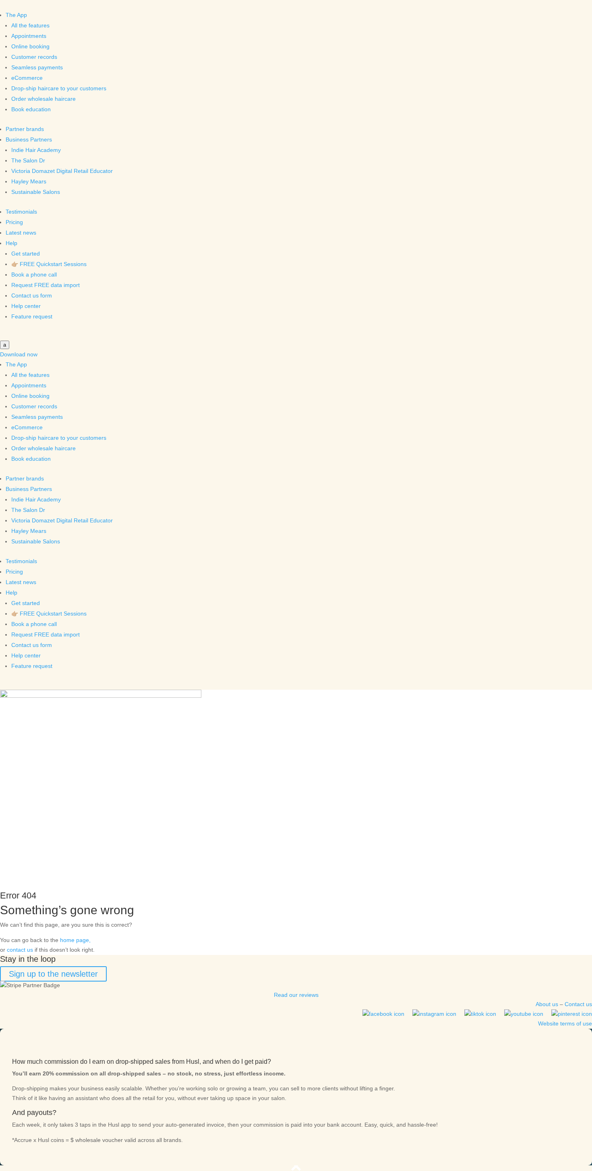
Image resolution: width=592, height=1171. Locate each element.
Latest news (21, 232)
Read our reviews (296, 995)
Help (11, 243)
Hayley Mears (28, 181)
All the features (30, 25)
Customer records (34, 57)
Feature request (31, 316)
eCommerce (27, 78)
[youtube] (523, 1014)
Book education (31, 109)
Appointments (28, 36)
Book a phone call (34, 274)
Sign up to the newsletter (53, 973)
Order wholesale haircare (43, 99)
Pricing (14, 222)
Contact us (578, 1004)
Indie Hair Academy (36, 150)
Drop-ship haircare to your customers (58, 88)
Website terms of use (565, 1023)
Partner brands (25, 129)
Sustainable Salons (35, 192)
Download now (18, 354)
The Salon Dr (28, 160)
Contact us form (31, 295)
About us (547, 1004)
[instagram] (434, 1014)
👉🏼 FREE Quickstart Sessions (49, 264)
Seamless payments (37, 67)
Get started (25, 253)
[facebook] (383, 1014)
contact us (20, 949)
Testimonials (21, 211)
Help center (26, 306)
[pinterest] (571, 1014)
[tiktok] (480, 1014)
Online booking (30, 46)
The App (16, 15)
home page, (75, 940)
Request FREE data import (45, 285)
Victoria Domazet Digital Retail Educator (62, 171)
